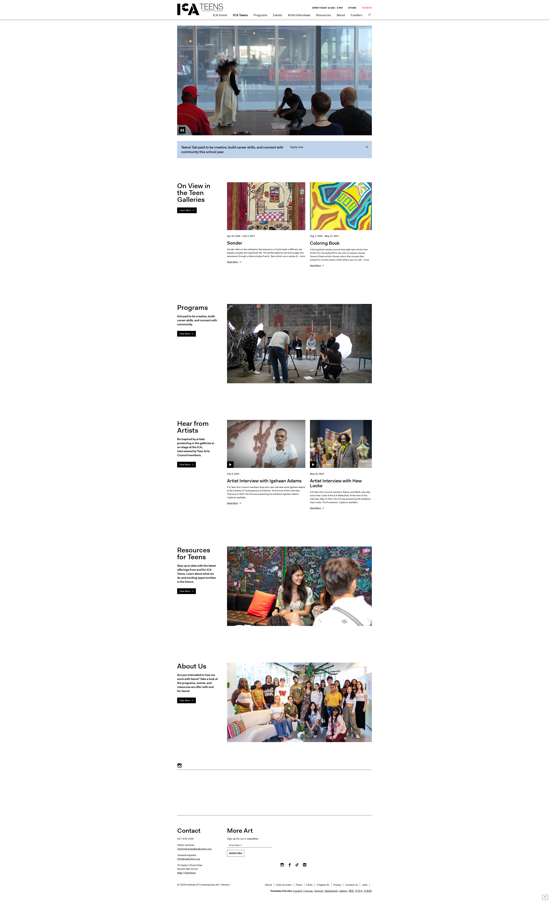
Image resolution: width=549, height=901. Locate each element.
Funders (356, 15)
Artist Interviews (299, 15)
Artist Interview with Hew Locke (336, 483)
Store (352, 7)
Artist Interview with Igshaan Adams (264, 481)
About (341, 15)
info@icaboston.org (188, 859)
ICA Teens (240, 15)
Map (179, 873)
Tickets (367, 7)
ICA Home (220, 15)
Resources (323, 15)
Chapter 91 (323, 885)
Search (369, 15)
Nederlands (331, 891)
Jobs (365, 885)
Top (545, 897)
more (302, 256)
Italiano (343, 891)
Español (297, 891)
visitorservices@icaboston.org (194, 849)
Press (299, 885)
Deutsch (319, 891)
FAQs (309, 885)
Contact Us (351, 885)
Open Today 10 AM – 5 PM (327, 7)
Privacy (337, 885)
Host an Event (284, 885)
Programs (260, 15)
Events (277, 15)
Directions (190, 873)
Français (308, 891)
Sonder (234, 243)
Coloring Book (325, 243)
